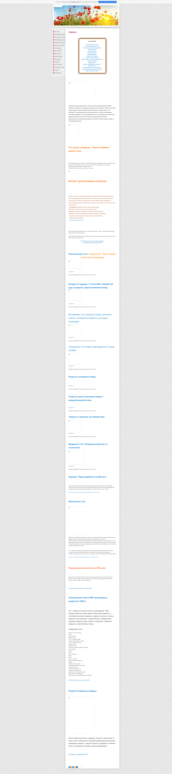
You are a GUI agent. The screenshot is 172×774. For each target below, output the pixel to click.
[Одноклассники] (71, 767)
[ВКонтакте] (69, 767)
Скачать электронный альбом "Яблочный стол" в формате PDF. (83, 557)
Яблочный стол (92, 66)
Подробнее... (72, 271)
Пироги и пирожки (92, 61)
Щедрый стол (92, 62)
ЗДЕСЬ (94, 274)
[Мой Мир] (73, 767)
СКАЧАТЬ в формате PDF (78, 754)
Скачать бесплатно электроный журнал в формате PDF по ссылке (84, 492)
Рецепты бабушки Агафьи (92, 70)
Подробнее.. (71, 407)
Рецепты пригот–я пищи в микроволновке (92, 59)
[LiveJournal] (77, 767)
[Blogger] (75, 767)
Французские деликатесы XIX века (91, 67)
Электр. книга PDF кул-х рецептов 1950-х (92, 69)
